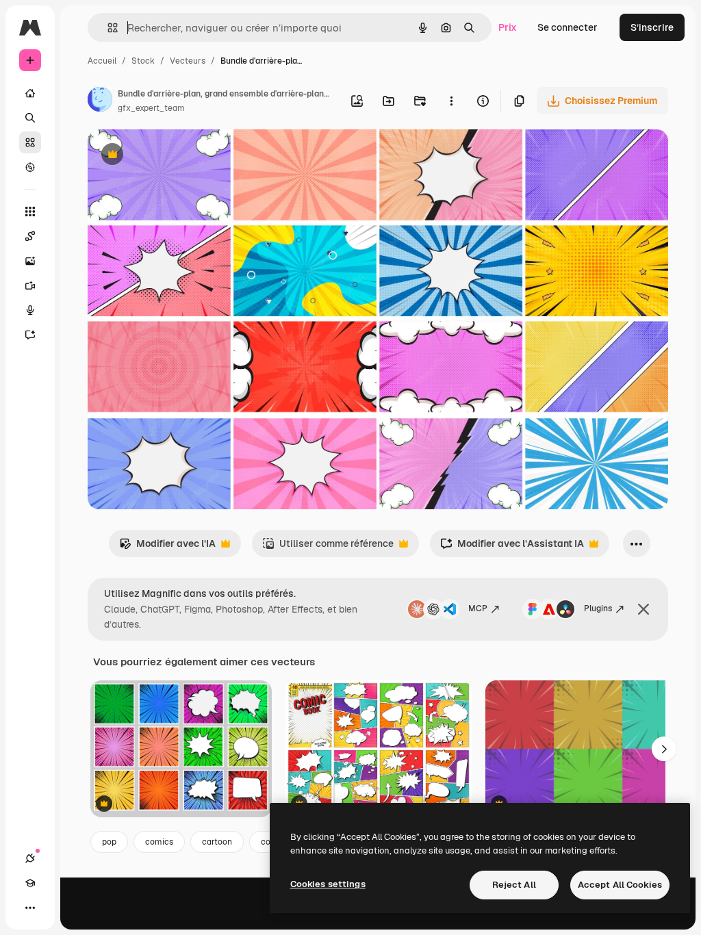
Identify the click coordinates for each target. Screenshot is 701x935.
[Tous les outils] (30, 211)
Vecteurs (187, 60)
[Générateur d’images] (30, 261)
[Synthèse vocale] (30, 310)
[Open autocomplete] (107, 28)
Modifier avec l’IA (167, 547)
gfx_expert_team (151, 108)
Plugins (598, 608)
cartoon (217, 841)
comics (159, 841)
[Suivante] (664, 748)
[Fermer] (643, 609)
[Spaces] (30, 236)
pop (109, 841)
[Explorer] (30, 167)
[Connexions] (30, 858)
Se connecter (567, 27)
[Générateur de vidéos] (30, 285)
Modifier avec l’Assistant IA (512, 547)
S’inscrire (652, 27)
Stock (143, 60)
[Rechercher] (30, 118)
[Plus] (30, 908)
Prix (507, 27)
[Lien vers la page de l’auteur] (100, 101)
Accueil (102, 60)
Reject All (514, 885)
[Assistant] (30, 335)
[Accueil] (30, 93)
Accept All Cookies (620, 885)
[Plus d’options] (451, 100)
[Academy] (30, 883)
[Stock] (30, 142)
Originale (178, 155)
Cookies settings (328, 884)
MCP (477, 608)
